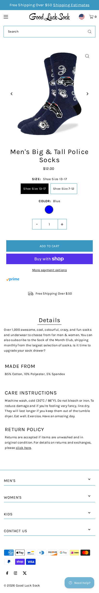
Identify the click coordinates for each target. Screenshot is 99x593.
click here (23, 448)
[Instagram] (15, 573)
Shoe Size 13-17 (34, 188)
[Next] (87, 93)
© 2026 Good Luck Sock (22, 585)
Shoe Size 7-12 (63, 188)
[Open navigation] (14, 16)
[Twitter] (25, 573)
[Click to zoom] (87, 56)
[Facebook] (7, 573)
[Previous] (11, 93)
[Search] (89, 31)
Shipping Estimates (71, 5)
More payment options (49, 270)
